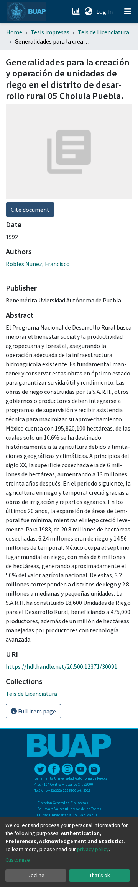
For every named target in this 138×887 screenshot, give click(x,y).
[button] (88, 11)
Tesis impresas (50, 32)
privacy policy (93, 849)
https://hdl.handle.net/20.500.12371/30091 (61, 666)
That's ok (99, 875)
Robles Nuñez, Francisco (38, 264)
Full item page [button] (36, 711)
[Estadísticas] (76, 11)
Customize (17, 859)
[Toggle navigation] (127, 11)
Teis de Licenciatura (103, 32)
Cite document (30, 209)
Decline (36, 875)
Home (14, 32)
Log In (105, 11)
